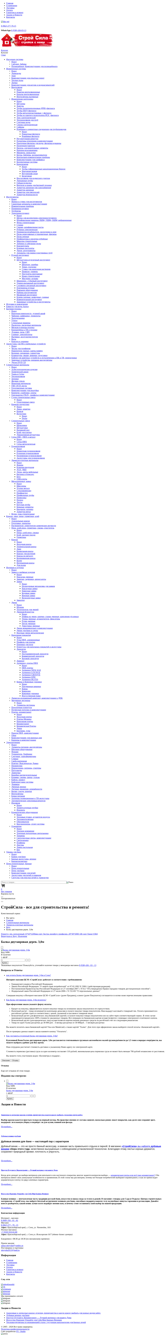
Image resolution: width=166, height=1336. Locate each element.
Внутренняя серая (30, 174)
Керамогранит (23, 724)
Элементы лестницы (26, 705)
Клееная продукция (25, 467)
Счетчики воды (23, 122)
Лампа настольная (25, 847)
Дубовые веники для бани (11, 1136)
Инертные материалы (21, 383)
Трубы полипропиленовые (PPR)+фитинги (36, 108)
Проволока (21, 498)
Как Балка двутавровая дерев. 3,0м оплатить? (26, 1000)
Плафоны (21, 843)
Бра (18, 850)
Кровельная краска (25, 551)
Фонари (14, 752)
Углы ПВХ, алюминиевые (28, 640)
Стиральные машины (20, 323)
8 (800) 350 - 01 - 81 (9, 1220)
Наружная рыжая (29, 171)
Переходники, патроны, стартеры (26, 768)
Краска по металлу (25, 556)
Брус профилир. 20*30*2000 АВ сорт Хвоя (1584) (76, 934)
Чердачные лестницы (20, 700)
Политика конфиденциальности (15, 1329)
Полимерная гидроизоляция (29, 456)
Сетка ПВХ (22, 442)
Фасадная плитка (24, 717)
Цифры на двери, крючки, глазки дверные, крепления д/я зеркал (50, 616)
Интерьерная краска (25, 563)
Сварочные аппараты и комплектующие (29, 204)
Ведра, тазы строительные (23, 514)
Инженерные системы (16, 69)
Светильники (23, 840)
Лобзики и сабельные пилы (29, 243)
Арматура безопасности (27, 194)
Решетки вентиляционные (28, 92)
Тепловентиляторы (25, 819)
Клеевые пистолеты (25, 248)
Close (3, 55)
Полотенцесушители (26, 146)
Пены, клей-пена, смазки (28, 532)
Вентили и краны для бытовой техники (34, 185)
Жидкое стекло (18, 381)
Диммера (15, 784)
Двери (14, 602)
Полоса (20, 500)
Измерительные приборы (22, 206)
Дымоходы (16, 73)
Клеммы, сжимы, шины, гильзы (25, 777)
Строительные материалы (17, 365)
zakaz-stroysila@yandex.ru (12, 1245)
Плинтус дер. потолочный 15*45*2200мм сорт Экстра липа (27, 934)
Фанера (20, 465)
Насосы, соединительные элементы (32, 148)
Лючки (14, 83)
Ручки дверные (28, 621)
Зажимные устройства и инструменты (33, 302)
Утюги (14, 320)
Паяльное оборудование (27, 290)
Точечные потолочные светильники (33, 833)
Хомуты (20, 106)
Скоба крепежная (19, 761)
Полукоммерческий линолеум (35, 654)
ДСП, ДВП (21, 470)
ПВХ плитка (27, 668)
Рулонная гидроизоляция (28, 453)
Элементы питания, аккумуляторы (26, 747)
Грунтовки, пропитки (21, 523)
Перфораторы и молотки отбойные (32, 239)
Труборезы (16, 211)
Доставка (10, 8)
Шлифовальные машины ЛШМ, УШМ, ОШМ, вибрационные (44, 220)
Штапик (20, 607)
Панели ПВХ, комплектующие (25, 733)
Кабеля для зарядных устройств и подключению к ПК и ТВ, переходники (44, 358)
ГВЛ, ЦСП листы (19, 386)
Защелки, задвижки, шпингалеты (31, 579)
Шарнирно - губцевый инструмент (32, 281)
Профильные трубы (25, 495)
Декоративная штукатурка (28, 435)
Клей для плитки (24, 432)
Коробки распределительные (24, 775)
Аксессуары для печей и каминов (26, 875)
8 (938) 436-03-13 (18, 30)
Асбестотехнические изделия (24, 369)
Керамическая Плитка (26, 726)
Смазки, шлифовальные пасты (30, 227)
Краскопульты (23, 246)
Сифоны (20, 127)
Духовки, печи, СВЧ (20, 332)
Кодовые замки (28, 593)
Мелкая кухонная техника (22, 327)
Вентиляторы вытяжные (27, 97)
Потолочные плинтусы (21, 707)
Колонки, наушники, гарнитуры (25, 353)
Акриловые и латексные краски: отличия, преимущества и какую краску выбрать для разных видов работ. (42, 1115)
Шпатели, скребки (30, 264)
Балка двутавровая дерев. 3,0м (19, 1090)
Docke (24, 418)
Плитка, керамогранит (21, 712)
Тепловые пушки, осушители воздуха (33, 817)
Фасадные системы (14, 59)
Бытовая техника (13, 309)
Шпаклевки (22, 425)
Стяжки (14, 759)
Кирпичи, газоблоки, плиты (23, 393)
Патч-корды (16, 770)
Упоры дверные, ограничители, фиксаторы (41, 619)
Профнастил (22, 493)
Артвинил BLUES (30, 679)
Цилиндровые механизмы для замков (38, 586)
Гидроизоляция (18, 446)
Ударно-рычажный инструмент (30, 283)
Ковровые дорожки (30, 693)
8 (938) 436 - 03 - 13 (87, 965)
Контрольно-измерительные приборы (33, 157)
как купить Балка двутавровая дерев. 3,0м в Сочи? (28, 975)
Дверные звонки (18, 787)
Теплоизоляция (18, 376)
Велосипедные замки (31, 598)
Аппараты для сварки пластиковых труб (34, 253)
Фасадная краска (24, 544)
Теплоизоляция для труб (27, 120)
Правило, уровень (30, 271)
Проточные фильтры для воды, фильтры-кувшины (39, 143)
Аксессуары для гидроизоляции (31, 458)
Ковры (25, 689)
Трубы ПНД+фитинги (26, 111)
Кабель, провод (18, 780)
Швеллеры (21, 486)
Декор (19, 728)
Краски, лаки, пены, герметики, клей (22, 516)
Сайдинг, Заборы (18, 64)
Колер (19, 560)
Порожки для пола (25, 644)
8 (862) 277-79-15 (8, 26)
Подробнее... (6, 1127)
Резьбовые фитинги (30, 136)
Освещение (16, 826)
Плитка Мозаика (24, 719)
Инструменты (12, 197)
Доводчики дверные (31, 626)
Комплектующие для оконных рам (26, 738)
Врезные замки (28, 595)
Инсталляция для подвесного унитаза (33, 178)
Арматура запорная (25, 190)
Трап (13, 76)
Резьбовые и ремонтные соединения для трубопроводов (41, 129)
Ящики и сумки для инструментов (26, 201)
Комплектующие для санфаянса (31, 160)
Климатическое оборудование (24, 812)
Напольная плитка (25, 721)
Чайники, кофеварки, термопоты (25, 316)
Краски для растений (26, 553)
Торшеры (21, 836)
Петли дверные (28, 623)
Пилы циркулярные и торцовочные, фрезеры (37, 234)
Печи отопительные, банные (19, 864)
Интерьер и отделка (15, 567)
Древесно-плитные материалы (24, 460)
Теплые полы (17, 80)
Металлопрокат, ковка (21, 481)
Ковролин (26, 691)
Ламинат (20, 661)
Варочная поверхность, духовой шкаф (28, 313)
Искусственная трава (31, 696)
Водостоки (21, 414)
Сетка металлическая (26, 444)
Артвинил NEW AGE (31, 670)
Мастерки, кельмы (30, 278)
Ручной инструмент (20, 255)
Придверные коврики (31, 686)
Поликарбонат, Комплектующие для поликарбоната (34, 66)
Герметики (21, 537)
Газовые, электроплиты (21, 334)
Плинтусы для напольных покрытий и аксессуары (39, 647)
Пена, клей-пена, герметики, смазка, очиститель (32, 528)
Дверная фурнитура (25, 612)
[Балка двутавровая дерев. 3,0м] (15, 950)
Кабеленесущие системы (22, 782)
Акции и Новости (14, 15)
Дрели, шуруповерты (26, 250)
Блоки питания (18, 796)
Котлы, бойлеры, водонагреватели (32, 155)
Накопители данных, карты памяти (27, 351)
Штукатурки (22, 428)
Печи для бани (17, 871)
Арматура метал (24, 512)
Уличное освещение (25, 831)
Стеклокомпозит (24, 491)
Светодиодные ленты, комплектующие (34, 838)
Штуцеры (21, 104)
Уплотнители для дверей (28, 609)
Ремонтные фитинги (31, 134)
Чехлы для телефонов (20, 348)
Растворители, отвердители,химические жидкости (33, 526)
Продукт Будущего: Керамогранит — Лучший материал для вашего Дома (29, 1170)
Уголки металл (23, 488)
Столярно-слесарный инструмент (31, 285)
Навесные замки (29, 591)
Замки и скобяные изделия (23, 572)
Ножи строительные (31, 276)
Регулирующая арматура (27, 139)
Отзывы (15, 1060)
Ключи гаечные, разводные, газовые (33, 297)
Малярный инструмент (27, 295)
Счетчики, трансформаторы (23, 756)
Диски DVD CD (18, 362)
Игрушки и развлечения (17, 304)
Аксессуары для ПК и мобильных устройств (26, 344)
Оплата (9, 10)
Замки (19, 581)
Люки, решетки (23, 409)
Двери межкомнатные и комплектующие (35, 628)
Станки (20, 225)
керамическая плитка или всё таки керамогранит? (133, 1175)
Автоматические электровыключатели (28, 801)
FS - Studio (21, 1331)
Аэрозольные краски (20, 521)
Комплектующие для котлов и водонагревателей (32, 85)
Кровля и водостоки (20, 404)
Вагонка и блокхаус (25, 474)
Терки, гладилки (29, 267)
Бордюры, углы (23, 731)
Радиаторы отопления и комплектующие (35, 141)
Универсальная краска (26, 546)
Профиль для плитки (26, 642)
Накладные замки (29, 588)
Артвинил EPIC (29, 677)
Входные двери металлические (30, 633)
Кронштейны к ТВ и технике (24, 330)
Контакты (10, 17)
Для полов (21, 565)
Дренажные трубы (25, 180)
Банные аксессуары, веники (23, 859)
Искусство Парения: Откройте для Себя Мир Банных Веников (25, 1194)
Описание (6, 1060)
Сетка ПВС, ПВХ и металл (23, 437)
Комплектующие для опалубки (25, 390)
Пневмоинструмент (20, 208)
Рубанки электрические (27, 229)
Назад (14, 62)
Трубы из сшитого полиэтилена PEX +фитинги (38, 115)
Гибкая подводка (24, 183)
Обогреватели (23, 822)
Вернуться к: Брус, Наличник (14, 936)
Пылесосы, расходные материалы (26, 325)
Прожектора (16, 766)
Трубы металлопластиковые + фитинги (34, 113)
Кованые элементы (25, 507)
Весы (13, 339)
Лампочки (15, 773)
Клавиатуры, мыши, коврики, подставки (29, 355)
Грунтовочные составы (21, 388)
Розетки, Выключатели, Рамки (24, 763)
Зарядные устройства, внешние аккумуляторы (31, 360)
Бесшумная (27, 176)
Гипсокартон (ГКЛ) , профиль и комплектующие (33, 395)
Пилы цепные (23, 236)
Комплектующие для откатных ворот (27, 78)
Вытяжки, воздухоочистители (24, 337)
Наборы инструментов (27, 292)
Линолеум (21, 649)
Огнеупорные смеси (26, 402)
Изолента (21, 810)
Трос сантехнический (26, 118)
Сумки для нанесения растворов (36, 269)
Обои (13, 735)
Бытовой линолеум (30, 658)
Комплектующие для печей (23, 873)
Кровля (20, 411)
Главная (9, 3)
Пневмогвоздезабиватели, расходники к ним (36, 232)
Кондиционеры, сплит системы (30, 824)
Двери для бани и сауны (27, 630)
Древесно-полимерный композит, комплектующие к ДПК (37, 698)
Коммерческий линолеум (33, 656)
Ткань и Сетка (17, 374)
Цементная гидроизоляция (28, 451)
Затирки (15, 379)
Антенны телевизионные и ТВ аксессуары (30, 798)
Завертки (21, 600)
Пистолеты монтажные (32, 274)
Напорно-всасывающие (27, 150)
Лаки (19, 549)
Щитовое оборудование (21, 749)
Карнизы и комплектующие (23, 740)
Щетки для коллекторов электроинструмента (37, 218)
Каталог (4, 50)
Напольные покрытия (21, 635)
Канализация (22, 164)
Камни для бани (18, 857)
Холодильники (18, 318)
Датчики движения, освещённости (26, 789)
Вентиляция (16, 87)
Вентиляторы (17, 794)
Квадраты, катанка (25, 509)
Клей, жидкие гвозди (26, 535)
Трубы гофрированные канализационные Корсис (43, 169)
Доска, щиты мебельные (27, 472)
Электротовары (13, 742)
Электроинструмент (20, 213)
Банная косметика (19, 861)
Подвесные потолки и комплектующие (28, 710)
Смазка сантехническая (27, 125)
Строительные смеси (20, 421)
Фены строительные (26, 222)
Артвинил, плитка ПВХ (27, 663)
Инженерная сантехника (22, 99)
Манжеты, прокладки (26, 153)
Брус (19, 477)
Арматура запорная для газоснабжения (34, 187)
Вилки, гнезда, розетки (21, 791)
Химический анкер (19, 372)
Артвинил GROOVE (31, 675)
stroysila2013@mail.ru (10, 1250)
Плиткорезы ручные (25, 288)
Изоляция (15, 803)
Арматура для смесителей (28, 192)
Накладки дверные (25, 577)
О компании (11, 5)
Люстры (20, 845)
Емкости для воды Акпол (17, 306)
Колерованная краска (26, 558)
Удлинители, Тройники (21, 754)
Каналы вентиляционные (28, 94)
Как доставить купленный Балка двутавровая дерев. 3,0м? (32, 1036)
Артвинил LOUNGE (31, 672)
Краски (14, 539)
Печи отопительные (20, 868)
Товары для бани (13, 852)
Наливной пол (23, 430)
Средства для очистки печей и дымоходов (30, 878)
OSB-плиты (22, 479)
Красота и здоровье (20, 341)
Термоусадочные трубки (27, 808)
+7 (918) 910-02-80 (9, 1232)
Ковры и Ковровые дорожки (29, 682)
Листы (19, 502)
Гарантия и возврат (14, 12)
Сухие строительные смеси (23, 397)
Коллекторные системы (27, 162)
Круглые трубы (23, 505)
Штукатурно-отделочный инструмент (33, 260)
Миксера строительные (27, 241)
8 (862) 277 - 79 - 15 (9, 1225)
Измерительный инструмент (29, 299)
